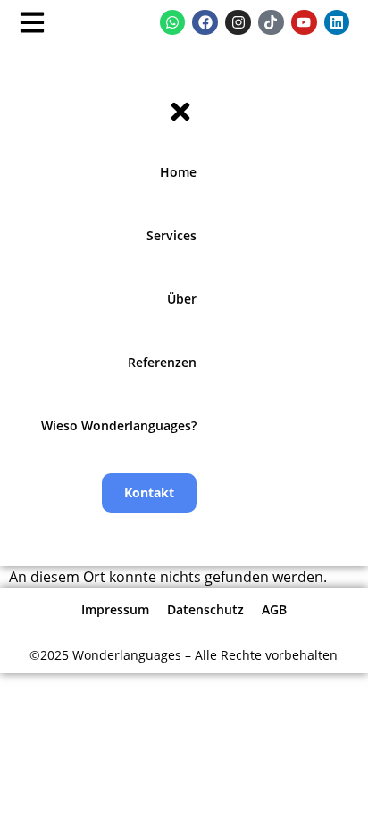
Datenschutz (205, 609)
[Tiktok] (271, 23)
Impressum (115, 609)
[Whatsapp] (173, 23)
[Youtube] (304, 23)
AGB (274, 609)
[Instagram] (238, 23)
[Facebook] (205, 23)
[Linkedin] (337, 23)
